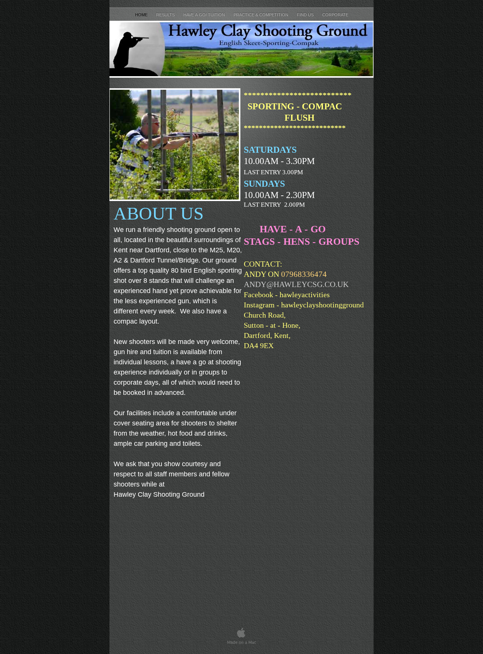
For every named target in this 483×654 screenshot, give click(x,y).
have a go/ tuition (204, 14)
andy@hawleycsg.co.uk (296, 284)
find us (306, 14)
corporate (335, 14)
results (166, 14)
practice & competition (261, 14)
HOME (142, 14)
